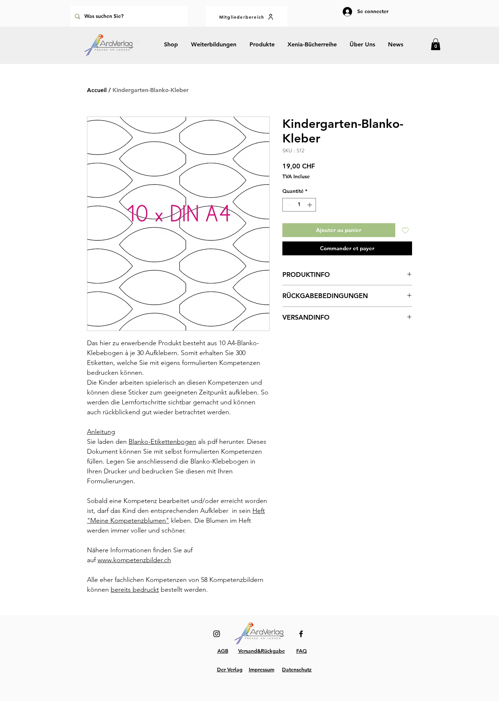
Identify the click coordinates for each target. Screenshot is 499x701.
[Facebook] (301, 633)
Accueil (97, 90)
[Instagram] (216, 633)
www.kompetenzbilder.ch (134, 560)
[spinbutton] (299, 204)
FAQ (301, 651)
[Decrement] (288, 204)
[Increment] (310, 204)
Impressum (261, 669)
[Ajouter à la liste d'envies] (405, 230)
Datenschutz (297, 669)
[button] (436, 44)
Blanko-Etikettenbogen (162, 442)
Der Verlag (230, 669)
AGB (222, 651)
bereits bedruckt (135, 590)
